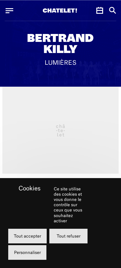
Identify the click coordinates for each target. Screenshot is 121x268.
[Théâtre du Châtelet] (60, 10)
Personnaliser (27, 252)
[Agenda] (99, 10)
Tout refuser (68, 236)
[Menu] (9, 10)
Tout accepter (27, 236)
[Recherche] (112, 10)
